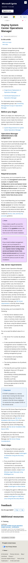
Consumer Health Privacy (7, 558)
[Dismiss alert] (25, 2)
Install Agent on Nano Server (16, 486)
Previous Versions (14, 554)
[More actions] (25, 20)
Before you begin (6, 42)
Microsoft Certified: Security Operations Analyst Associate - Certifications (12, 526)
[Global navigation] (1, 17)
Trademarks (4, 561)
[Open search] (20, 17)
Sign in (25, 17)
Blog (22, 554)
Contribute (4, 556)
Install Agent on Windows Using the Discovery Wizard (15, 455)
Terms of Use (20, 558)
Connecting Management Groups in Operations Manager (12, 106)
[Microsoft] (14, 17)
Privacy (10, 556)
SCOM (7, 20)
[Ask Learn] (22, 20)
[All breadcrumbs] (2, 20)
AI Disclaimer (4, 554)
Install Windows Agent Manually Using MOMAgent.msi (14, 472)
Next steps (5, 44)
